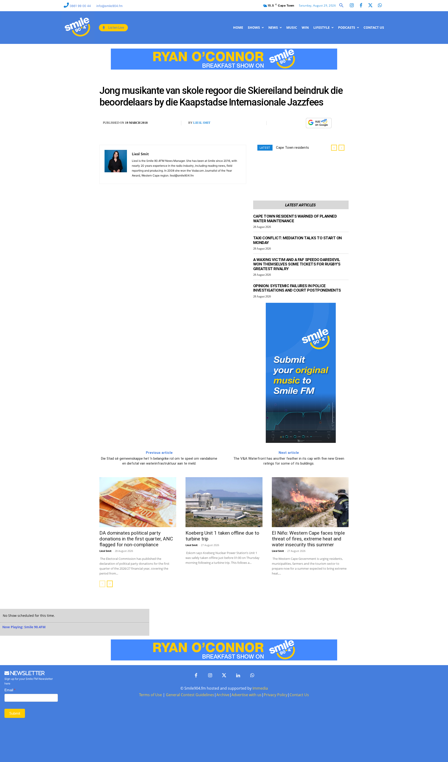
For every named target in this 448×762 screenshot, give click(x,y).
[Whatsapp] (379, 5)
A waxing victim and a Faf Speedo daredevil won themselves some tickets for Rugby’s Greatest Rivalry (296, 264)
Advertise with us (246, 694)
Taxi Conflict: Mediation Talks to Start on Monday (297, 240)
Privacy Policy (275, 694)
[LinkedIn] (238, 675)
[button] (341, 5)
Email (9, 690)
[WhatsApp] (299, 123)
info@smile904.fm (109, 6)
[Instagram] (351, 5)
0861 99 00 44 (81, 6)
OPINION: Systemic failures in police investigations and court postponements (297, 288)
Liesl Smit (201, 122)
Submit (14, 713)
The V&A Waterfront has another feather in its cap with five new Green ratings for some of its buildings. (288, 461)
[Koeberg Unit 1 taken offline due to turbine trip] (224, 502)
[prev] (334, 148)
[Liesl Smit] (116, 164)
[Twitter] (370, 5)
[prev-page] (102, 584)
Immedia (260, 688)
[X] (289, 123)
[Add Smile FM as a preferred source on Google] (319, 125)
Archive (222, 694)
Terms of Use (150, 694)
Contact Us (299, 694)
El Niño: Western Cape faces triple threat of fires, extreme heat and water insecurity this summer (308, 538)
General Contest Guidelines (190, 694)
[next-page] (110, 584)
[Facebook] (361, 5)
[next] (341, 148)
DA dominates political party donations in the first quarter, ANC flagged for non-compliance (136, 538)
